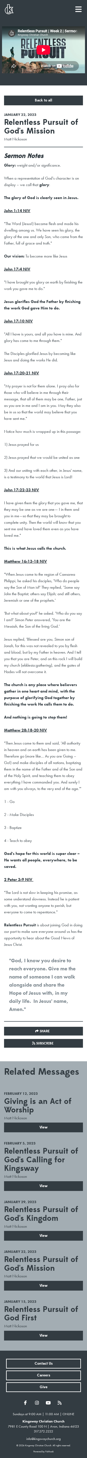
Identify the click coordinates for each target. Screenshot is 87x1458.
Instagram (37, 1402)
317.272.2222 (43, 1431)
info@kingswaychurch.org (43, 1438)
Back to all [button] (43, 100)
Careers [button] (43, 1375)
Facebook (26, 1402)
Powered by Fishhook (43, 1451)
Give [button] (44, 1387)
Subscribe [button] (45, 1043)
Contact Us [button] (44, 1363)
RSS (60, 1402)
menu (79, 7)
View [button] (43, 1127)
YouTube (49, 1402)
